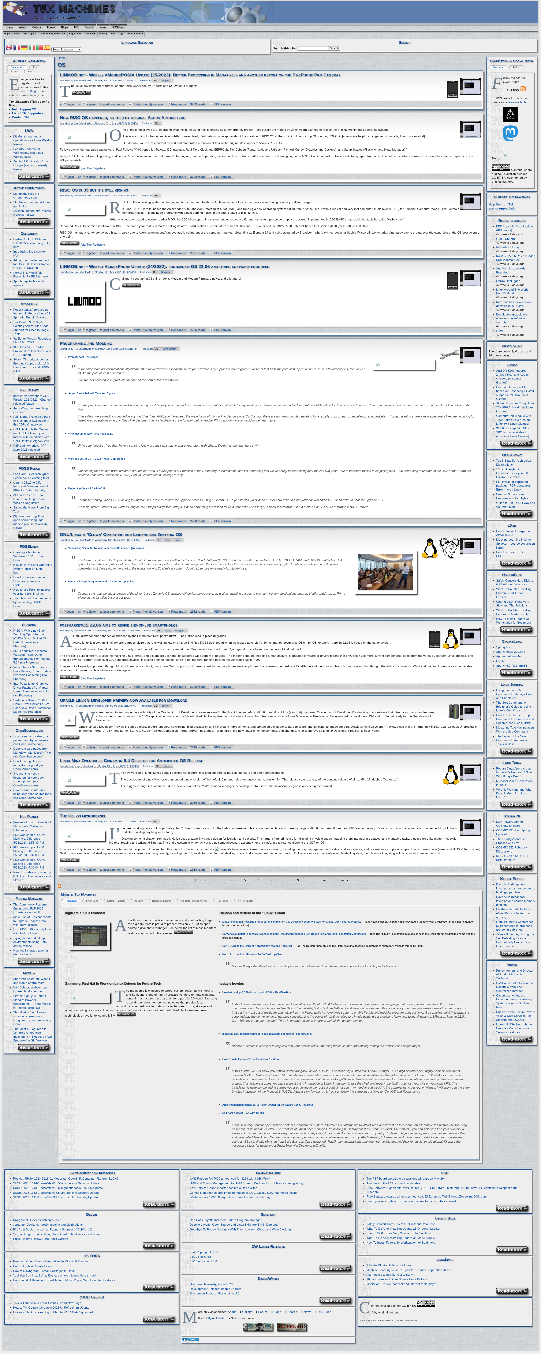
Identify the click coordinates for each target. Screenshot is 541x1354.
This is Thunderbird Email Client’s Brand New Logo (47, 1303)
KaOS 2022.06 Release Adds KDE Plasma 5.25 (515, 258)
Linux (177, 540)
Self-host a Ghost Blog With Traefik (243, 1113)
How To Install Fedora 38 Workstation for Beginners (400, 1242)
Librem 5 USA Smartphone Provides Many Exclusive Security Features (514, 1028)
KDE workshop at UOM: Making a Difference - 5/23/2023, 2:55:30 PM (29, 838)
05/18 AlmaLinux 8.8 (203, 1261)
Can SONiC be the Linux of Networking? (246, 946)
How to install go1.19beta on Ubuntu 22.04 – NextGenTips (256, 992)
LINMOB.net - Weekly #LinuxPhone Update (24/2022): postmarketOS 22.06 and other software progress (164, 266)
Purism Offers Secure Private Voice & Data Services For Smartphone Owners (515, 1015)
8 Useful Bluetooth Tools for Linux (388, 1265)
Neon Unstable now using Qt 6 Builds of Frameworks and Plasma (32, 876)
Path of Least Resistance (83, 357)
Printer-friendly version (148, 104)
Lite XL (500, 661)
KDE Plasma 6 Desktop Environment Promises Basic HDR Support (32, 350)
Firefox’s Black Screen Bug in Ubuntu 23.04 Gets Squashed (53, 1312)
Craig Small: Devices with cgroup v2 (37, 1220)
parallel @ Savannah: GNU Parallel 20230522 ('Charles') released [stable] (32, 399)
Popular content (135, 34)
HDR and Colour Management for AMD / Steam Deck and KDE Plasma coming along (246, 1183)
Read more (178, 104)
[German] (24, 48)
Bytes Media (216, 1318)
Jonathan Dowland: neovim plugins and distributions (48, 1224)
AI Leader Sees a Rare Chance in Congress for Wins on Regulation (29, 498)
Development (169, 349)
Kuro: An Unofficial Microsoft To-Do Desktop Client (252, 954)
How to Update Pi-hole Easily (32, 1266)
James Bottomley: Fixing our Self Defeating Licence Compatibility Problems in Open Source (515, 940)
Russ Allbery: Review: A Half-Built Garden (40, 1238)
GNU (167, 540)
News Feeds (90, 34)
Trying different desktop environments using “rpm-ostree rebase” (30, 942)
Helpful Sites (75, 34)
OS (154, 80)
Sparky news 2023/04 (510, 651)
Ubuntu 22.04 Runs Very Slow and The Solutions (399, 1233)
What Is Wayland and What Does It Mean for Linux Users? (514, 793)
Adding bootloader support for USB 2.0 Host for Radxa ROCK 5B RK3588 (31, 264)
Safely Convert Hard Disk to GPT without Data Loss (514, 582)
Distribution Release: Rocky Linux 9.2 (215, 1293)
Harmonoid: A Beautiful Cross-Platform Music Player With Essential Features (64, 1280)
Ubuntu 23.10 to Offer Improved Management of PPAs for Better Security (30, 486)
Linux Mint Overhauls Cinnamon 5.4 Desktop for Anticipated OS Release (131, 760)
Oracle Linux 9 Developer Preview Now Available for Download (123, 700)
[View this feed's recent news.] (35, 178)
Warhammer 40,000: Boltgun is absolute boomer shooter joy (230, 1197)
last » (344, 880)
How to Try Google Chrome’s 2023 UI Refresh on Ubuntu (51, 1307)
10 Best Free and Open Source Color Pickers (396, 1279)
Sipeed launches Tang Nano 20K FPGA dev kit (515, 405)
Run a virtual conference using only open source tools (32, 792)
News (103, 27)
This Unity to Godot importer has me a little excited (223, 1188)
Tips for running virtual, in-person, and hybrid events (30, 738)
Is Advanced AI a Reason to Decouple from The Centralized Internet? (514, 986)
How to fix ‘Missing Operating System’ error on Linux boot (32, 568)
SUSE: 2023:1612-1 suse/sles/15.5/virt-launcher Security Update (56, 1192)
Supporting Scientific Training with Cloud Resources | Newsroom (106, 548)
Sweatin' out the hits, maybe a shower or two (32, 212)
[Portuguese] (39, 48)
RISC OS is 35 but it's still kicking (94, 190)
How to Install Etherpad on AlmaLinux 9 (513, 533)
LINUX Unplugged (508, 281)
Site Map (103, 34)
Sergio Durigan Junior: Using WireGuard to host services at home (57, 1234)
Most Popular (29, 34)
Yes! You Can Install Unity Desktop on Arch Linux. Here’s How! (54, 1275)
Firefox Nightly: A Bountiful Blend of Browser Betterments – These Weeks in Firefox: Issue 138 (32, 1001)
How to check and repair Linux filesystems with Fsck (29, 581)
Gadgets (165, 80)
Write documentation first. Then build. (90, 433)
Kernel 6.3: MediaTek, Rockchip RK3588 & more (30, 274)
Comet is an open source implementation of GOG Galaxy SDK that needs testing (244, 1192)
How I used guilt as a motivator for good (27, 763)
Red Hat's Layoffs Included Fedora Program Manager (226, 1220)
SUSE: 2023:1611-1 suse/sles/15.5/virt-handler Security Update (55, 1197)
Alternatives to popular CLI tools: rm (390, 1274)
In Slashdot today (507, 247)
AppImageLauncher (509, 656)
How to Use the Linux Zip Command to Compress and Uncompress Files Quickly (515, 719)
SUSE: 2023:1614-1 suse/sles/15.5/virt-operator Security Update (56, 1183)
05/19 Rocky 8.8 (201, 1256)
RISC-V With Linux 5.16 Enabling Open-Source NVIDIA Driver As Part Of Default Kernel (29, 636)
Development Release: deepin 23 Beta (215, 1288)
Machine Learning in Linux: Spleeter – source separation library (515, 543)
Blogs (64, 27)
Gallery (36, 27)
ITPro (500, 330)
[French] (16, 48)
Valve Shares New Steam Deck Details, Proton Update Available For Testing (32, 671)
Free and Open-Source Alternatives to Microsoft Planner (50, 1261)
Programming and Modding (86, 343)
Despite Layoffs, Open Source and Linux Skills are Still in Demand (234, 1224)
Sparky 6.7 (503, 647)
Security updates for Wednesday (26, 151)
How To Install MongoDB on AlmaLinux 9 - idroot (251, 1059)
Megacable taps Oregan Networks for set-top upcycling (101, 581)
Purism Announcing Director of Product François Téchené (514, 974)
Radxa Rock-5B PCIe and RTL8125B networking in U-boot (31, 243)
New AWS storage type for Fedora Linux (30, 952)
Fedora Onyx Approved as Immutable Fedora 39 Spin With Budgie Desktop (514, 772)
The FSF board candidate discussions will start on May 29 (405, 1178)
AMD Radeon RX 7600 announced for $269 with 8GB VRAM (230, 1178)
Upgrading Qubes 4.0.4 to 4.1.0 (86, 488)
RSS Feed (118, 27)
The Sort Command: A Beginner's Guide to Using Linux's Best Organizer (513, 706)
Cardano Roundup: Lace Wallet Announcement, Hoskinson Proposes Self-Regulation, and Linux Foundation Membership (294, 934)
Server (165, 705)
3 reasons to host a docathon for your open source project (29, 777)
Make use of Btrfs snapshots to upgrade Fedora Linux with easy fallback (32, 920)
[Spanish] (47, 48)
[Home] (17, 17)
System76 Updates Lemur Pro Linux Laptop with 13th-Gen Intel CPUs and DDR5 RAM (31, 365)
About (22, 27)
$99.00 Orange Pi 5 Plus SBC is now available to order (512, 432)
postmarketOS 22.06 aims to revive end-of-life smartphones (119, 625)
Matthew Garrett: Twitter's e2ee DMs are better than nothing (513, 913)
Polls (113, 34)
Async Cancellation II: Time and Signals (92, 393)
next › (325, 880)
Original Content (12, 34)
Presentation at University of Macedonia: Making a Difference (32, 826)
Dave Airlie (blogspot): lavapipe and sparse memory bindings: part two (515, 888)
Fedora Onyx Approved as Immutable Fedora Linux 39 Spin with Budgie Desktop (31, 313)
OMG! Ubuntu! (506, 239)
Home (9, 27)
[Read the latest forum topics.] (35, 224)
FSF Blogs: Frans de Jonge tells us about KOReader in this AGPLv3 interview (31, 420)
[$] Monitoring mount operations (27, 138)
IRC (76, 27)
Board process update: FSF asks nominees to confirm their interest (411, 1201)
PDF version (222, 104)
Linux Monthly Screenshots (53, 34)
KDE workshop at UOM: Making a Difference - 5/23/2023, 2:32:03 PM (29, 851)
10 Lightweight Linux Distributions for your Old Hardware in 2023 (512, 473)
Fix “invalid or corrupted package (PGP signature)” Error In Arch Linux (513, 485)
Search (89, 27)
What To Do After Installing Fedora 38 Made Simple (400, 1238)
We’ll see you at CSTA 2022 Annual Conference (96, 458)
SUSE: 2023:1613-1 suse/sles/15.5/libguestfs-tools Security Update (58, 1188)
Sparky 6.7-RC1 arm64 (511, 665)
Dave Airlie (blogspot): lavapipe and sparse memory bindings (515, 900)
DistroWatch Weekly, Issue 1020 (211, 1284)
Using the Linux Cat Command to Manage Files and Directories (514, 694)
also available (517, 102)
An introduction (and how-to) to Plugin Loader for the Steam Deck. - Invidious (268, 1104)
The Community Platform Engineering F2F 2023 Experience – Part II (30, 908)
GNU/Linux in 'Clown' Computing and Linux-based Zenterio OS (121, 534)
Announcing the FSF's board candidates (393, 1183)
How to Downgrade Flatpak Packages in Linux (44, 1270)
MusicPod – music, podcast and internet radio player (401, 1284)
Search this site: (285, 48)
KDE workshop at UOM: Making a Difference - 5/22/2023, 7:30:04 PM (29, 863)
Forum (51, 27)
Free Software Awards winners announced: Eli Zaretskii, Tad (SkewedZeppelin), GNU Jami (426, 1196)
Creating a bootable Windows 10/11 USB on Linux (29, 556)
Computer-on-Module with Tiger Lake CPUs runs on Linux (513, 419)
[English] (9, 48)
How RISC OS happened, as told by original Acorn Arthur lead (123, 117)
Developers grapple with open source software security (512, 318)
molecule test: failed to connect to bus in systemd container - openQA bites (267, 1033)
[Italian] (32, 48)
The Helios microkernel (83, 815)
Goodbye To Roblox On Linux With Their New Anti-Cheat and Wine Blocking (240, 1229)
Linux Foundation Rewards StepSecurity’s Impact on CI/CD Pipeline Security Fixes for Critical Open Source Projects (291, 921)
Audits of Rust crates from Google (30, 163)
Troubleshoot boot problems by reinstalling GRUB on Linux (32, 602)
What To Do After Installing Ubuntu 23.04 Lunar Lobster (513, 592)
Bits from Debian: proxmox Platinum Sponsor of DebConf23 (53, 1229)
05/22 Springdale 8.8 (204, 1252)
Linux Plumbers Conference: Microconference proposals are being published (515, 925)
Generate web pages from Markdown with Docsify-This (32, 750)
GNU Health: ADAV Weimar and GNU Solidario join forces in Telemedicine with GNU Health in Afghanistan (31, 435)
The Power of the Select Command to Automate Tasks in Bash (512, 740)
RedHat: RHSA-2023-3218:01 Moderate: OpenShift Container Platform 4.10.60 (66, 1178)
